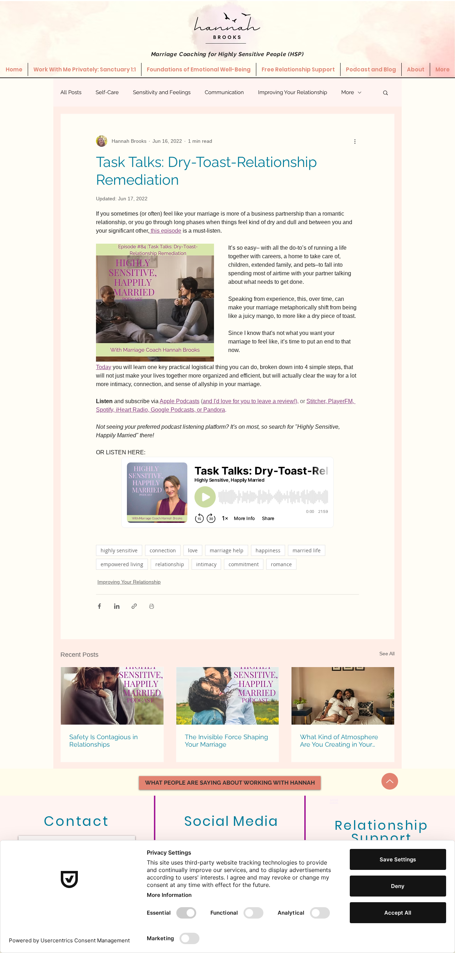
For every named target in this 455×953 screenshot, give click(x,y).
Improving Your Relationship (292, 92)
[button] (385, 92)
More (347, 92)
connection (163, 550)
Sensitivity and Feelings (162, 92)
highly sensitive (119, 550)
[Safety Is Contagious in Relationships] (112, 696)
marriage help (226, 550)
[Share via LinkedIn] (116, 606)
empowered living (122, 564)
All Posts (70, 92)
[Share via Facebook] (99, 606)
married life (307, 550)
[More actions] (354, 141)
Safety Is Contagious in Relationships (103, 740)
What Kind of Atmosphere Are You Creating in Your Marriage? (339, 740)
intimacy (206, 564)
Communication (224, 92)
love (193, 550)
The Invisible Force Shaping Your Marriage (226, 740)
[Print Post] (151, 606)
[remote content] (227, 493)
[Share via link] (134, 606)
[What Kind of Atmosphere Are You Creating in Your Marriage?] (342, 696)
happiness (268, 550)
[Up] (389, 781)
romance (281, 564)
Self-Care (107, 92)
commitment (244, 564)
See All (387, 653)
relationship (169, 564)
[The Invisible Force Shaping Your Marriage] (227, 696)
